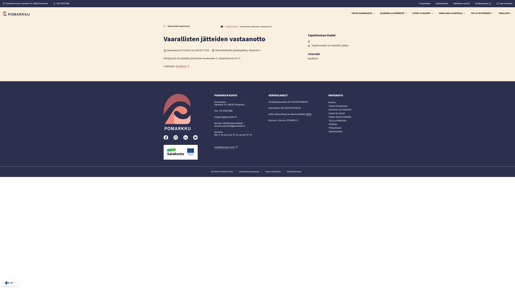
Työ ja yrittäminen (337, 120)
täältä (308, 114)
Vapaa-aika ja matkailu (339, 116)
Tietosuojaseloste (273, 172)
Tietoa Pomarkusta (337, 106)
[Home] (222, 26)
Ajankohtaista (335, 131)
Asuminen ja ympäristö (339, 109)
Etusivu (332, 102)
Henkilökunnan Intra (224, 147)
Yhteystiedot (334, 127)
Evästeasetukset (294, 172)
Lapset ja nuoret (336, 113)
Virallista (332, 124)
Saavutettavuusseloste (249, 172)
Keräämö (181, 66)
